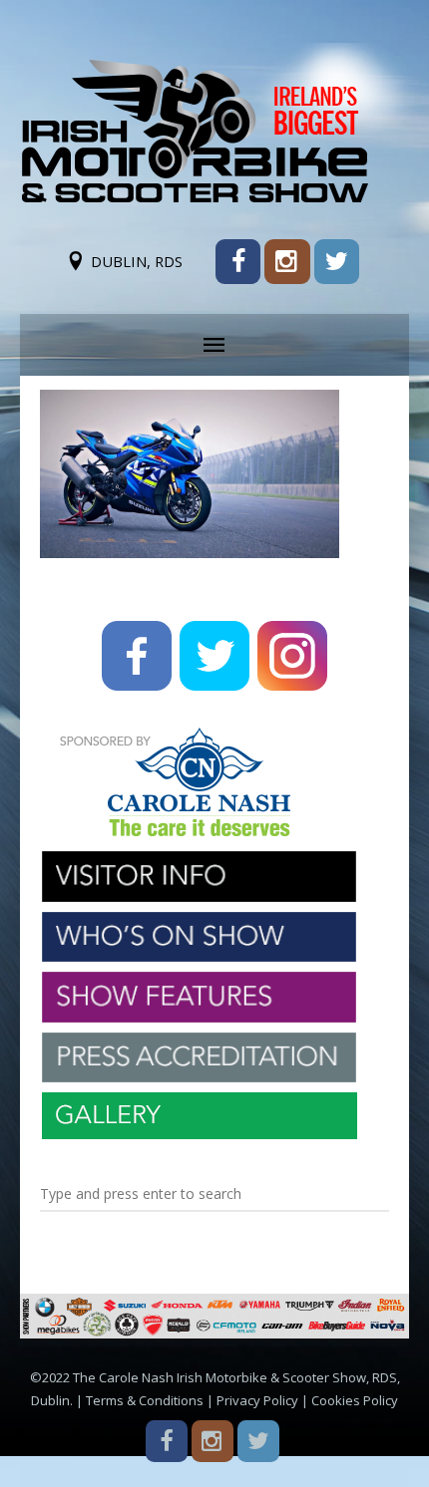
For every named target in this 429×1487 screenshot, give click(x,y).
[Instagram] (286, 261)
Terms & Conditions (145, 1400)
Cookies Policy (354, 1400)
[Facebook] (237, 261)
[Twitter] (336, 261)
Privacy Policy (257, 1400)
